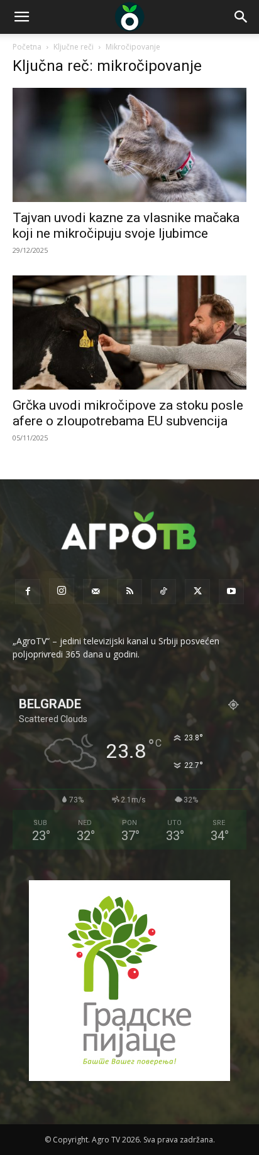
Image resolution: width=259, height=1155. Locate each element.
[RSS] (129, 591)
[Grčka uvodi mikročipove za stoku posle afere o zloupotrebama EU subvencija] (129, 332)
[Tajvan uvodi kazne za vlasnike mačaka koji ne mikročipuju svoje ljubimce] (129, 145)
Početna (27, 46)
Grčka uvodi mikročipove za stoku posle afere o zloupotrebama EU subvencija (128, 413)
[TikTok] (163, 591)
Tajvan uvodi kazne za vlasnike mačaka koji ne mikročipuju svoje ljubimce (126, 225)
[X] (197, 591)
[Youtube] (231, 591)
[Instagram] (61, 591)
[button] (21, 17)
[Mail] (95, 591)
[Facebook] (27, 591)
